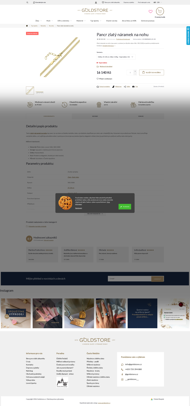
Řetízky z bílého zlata (95, 368)
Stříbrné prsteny (93, 374)
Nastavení (78, 208)
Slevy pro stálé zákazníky (112, 2)
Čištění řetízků (62, 358)
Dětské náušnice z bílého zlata (98, 377)
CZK (158, 2)
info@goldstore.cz (133, 364)
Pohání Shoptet (159, 399)
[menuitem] (38, 21)
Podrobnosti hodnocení (123, 39)
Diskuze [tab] (140, 116)
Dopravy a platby (129, 2)
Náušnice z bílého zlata (95, 358)
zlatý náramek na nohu (38, 133)
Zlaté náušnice (92, 380)
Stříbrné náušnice (93, 365)
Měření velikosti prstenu (65, 361)
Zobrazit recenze (48, 240)
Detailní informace (108, 46)
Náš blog (29, 371)
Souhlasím (126, 206)
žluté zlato (75, 177)
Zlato (69, 177)
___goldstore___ (132, 379)
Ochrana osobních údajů (35, 377)
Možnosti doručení (106, 66)
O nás (28, 361)
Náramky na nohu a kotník (37, 226)
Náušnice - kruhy (93, 371)
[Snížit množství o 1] (135, 74)
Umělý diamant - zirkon (65, 374)
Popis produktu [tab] (49, 116)
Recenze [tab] (95, 116)
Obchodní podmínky (33, 374)
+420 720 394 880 (133, 369)
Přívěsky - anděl (93, 361)
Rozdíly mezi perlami (64, 371)
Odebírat (157, 279)
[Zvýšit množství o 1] (135, 71)
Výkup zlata (30, 380)
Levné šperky (31, 383)
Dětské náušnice (93, 386)
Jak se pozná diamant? (64, 368)
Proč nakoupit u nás (144, 2)
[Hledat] (27, 2)
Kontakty (29, 365)
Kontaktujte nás (41, 2)
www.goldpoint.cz (104, 403)
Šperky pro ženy (93, 383)
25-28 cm (71, 188)
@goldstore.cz (131, 374)
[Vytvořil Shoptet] (152, 399)
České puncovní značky (65, 365)
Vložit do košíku (153, 72)
